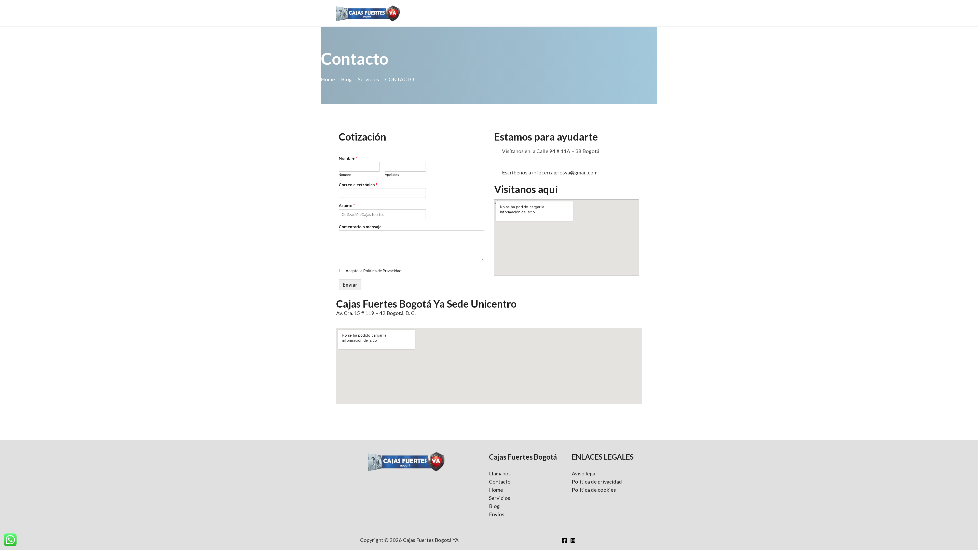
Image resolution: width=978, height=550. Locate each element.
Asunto (347, 205)
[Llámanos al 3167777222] (527, 162)
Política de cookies (594, 490)
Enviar (350, 285)
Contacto (500, 481)
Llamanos (500, 473)
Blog (494, 506)
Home (496, 490)
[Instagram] (573, 540)
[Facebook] (564, 540)
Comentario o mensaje (360, 226)
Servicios (499, 498)
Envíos (496, 514)
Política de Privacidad (382, 270)
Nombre (348, 158)
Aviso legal (584, 473)
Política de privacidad (597, 481)
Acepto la (373, 270)
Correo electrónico (358, 184)
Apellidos (392, 175)
